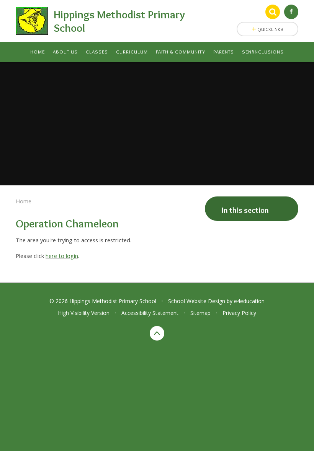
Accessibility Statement (149, 312)
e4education (249, 301)
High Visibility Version (84, 312)
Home (23, 201)
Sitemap (200, 312)
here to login (62, 256)
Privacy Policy (239, 312)
